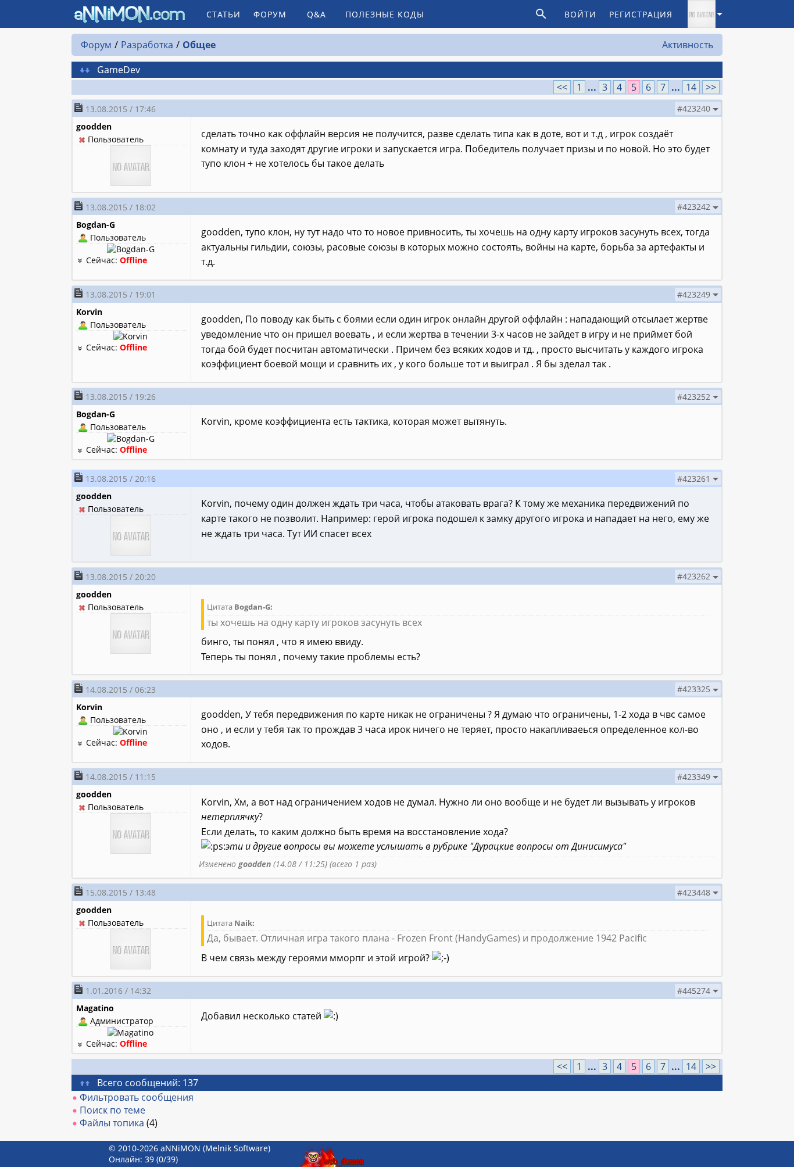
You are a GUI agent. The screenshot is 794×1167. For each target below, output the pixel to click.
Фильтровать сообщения (137, 1097)
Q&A (316, 14)
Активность (687, 44)
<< (562, 87)
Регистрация (641, 14)
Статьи (223, 14)
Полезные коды (384, 14)
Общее (199, 44)
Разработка (147, 44)
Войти (580, 14)
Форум (270, 14)
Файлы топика (112, 1122)
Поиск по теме (112, 1110)
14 (691, 87)
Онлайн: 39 (131, 1159)
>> (711, 87)
